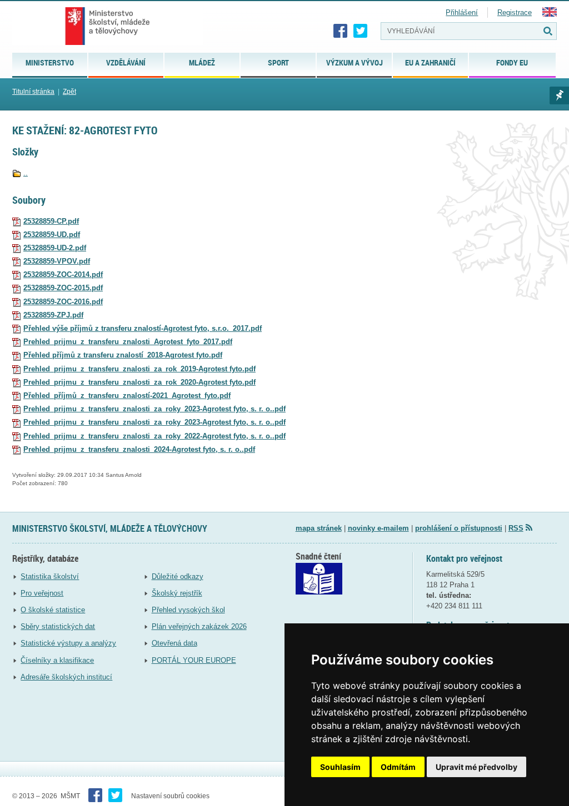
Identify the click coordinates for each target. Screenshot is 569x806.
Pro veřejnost (42, 593)
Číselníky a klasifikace (57, 660)
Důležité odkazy (177, 576)
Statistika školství (50, 576)
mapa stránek (319, 528)
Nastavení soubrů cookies (170, 796)
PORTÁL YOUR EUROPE (194, 660)
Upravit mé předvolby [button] (476, 767)
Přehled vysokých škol (188, 610)
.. (25, 173)
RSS (515, 528)
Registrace (514, 12)
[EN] (549, 14)
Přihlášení (462, 12)
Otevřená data (174, 643)
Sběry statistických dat (58, 626)
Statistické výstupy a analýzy (68, 643)
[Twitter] (360, 31)
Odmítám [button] (398, 767)
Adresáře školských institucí (66, 677)
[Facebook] (340, 31)
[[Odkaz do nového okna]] (319, 592)
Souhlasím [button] (340, 767)
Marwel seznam (559, 95)
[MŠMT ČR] (107, 26)
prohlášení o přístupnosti (458, 528)
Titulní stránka (33, 91)
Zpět (69, 91)
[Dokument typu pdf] (16, 221)
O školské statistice (53, 610)
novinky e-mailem (378, 528)
